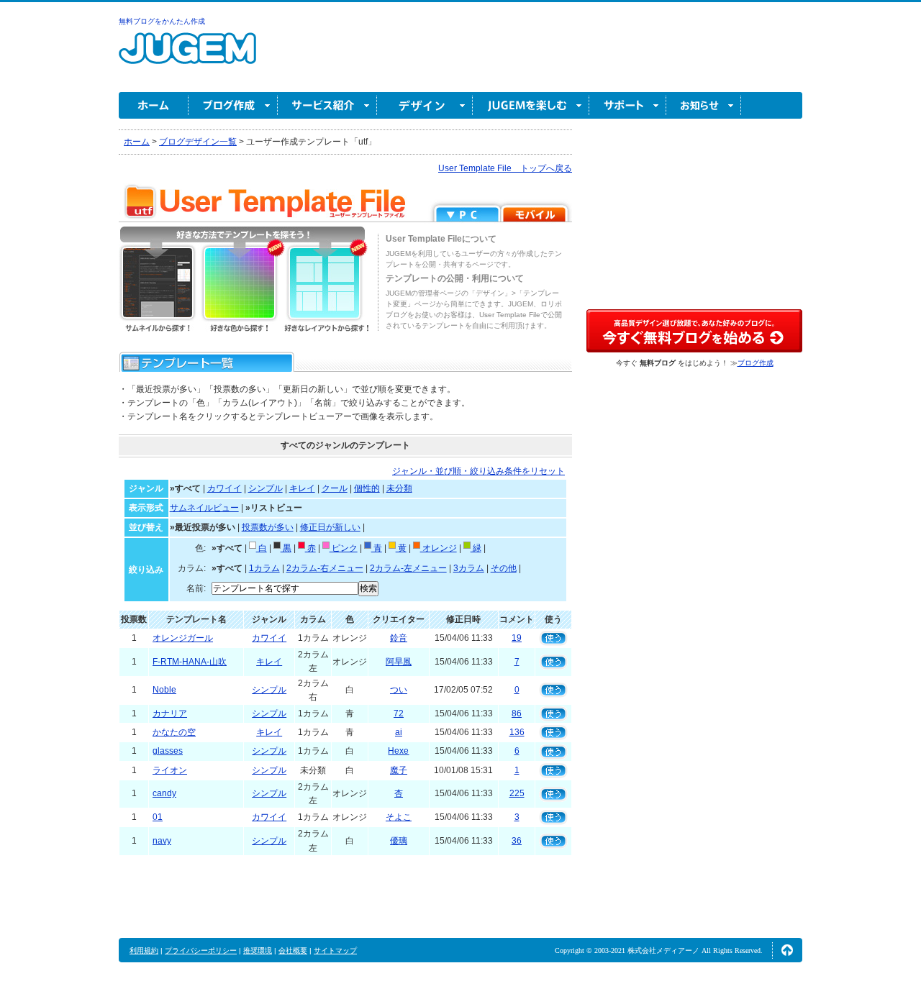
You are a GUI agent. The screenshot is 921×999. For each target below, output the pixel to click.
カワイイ (224, 488)
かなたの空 (174, 732)
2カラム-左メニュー (408, 568)
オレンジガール (183, 638)
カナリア (170, 713)
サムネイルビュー (204, 508)
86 (517, 713)
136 (517, 732)
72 (399, 713)
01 (158, 817)
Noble (164, 690)
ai (398, 732)
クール (335, 488)
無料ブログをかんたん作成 (162, 21)
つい (398, 690)
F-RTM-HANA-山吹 (190, 662)
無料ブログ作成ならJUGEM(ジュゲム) (187, 56)
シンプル (265, 488)
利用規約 (144, 950)
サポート (627, 105)
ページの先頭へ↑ (787, 950)
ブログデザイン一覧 (198, 142)
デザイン (425, 105)
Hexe (398, 751)
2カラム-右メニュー (324, 568)
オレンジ (438, 548)
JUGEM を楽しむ (531, 105)
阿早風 (399, 662)
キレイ (302, 488)
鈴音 (398, 638)
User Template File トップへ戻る (505, 168)
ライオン (170, 770)
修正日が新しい (330, 527)
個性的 (367, 488)
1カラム (264, 568)
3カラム (468, 568)
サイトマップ (335, 950)
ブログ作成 (233, 105)
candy (164, 793)
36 (517, 841)
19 (517, 638)
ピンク (344, 548)
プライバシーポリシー (201, 950)
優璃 (398, 841)
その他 (504, 568)
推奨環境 (257, 950)
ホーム (154, 105)
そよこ (399, 817)
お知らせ (703, 105)
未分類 (399, 488)
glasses (168, 751)
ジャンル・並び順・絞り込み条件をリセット (478, 471)
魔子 (398, 770)
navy (162, 841)
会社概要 (292, 950)
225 (517, 793)
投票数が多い (268, 527)
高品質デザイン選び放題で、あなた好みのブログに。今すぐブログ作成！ (694, 330)
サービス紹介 (327, 105)
